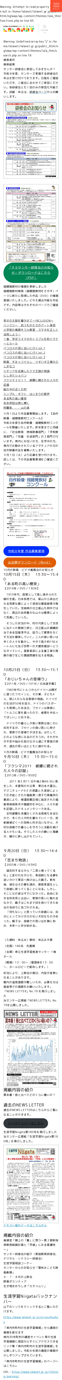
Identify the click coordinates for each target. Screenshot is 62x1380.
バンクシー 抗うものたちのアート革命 (29, 325)
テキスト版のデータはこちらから (25, 1225)
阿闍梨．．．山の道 (16, 408)
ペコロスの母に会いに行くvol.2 (24, 353)
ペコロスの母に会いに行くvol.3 (24, 357)
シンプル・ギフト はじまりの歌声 (26, 394)
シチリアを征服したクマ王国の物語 (26, 371)
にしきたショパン (15, 375)
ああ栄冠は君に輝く (16, 403)
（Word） (30, 562)
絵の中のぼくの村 (15, 389)
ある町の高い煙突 (15, 398)
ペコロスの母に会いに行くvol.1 (24, 348)
